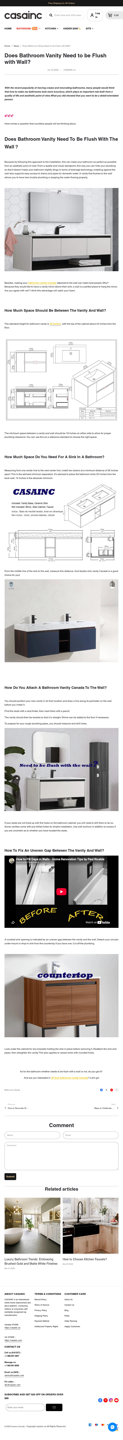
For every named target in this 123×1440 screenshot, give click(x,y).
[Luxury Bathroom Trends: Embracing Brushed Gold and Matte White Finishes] (32, 1226)
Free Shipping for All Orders (61, 3)
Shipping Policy (41, 1316)
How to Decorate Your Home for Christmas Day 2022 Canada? (18, 1108)
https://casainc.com (13, 1340)
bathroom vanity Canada (42, 282)
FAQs (66, 1316)
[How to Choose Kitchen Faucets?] (91, 1226)
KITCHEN (50, 28)
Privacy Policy (40, 1310)
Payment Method (41, 1321)
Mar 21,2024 (9, 1268)
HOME (8, 28)
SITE (88, 28)
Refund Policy (40, 1299)
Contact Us (69, 1305)
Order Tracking (70, 1321)
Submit (10, 1176)
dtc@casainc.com (12, 1385)
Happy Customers (72, 1326)
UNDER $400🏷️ (72, 28)
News (16, 46)
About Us (68, 1299)
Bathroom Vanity (12, 1090)
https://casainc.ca (12, 1328)
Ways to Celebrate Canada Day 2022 (104, 1108)
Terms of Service (41, 1305)
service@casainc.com (14, 1375)
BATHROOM (23, 28)
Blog (66, 1310)
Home (7, 46)
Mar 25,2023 (68, 1264)
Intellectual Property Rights (46, 1326)
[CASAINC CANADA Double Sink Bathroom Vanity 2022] (61, 621)
